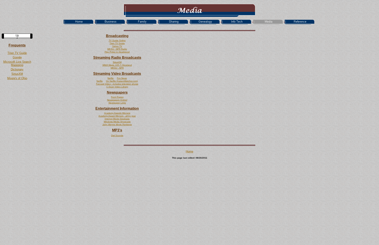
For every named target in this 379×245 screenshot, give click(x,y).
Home (189, 151)
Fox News (122, 78)
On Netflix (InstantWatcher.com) (122, 81)
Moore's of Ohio (17, 78)
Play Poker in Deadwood (117, 52)
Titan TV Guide (17, 53)
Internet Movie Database (117, 119)
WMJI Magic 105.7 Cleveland (117, 65)
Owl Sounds (117, 135)
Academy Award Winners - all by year (117, 116)
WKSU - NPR (117, 68)
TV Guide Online (117, 40)
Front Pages (117, 97)
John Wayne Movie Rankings (117, 124)
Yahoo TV (117, 46)
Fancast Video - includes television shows (117, 84)
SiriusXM (17, 73)
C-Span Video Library (117, 87)
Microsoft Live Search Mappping (17, 63)
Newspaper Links (117, 103)
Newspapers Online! (117, 100)
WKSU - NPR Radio (117, 49)
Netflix (110, 78)
